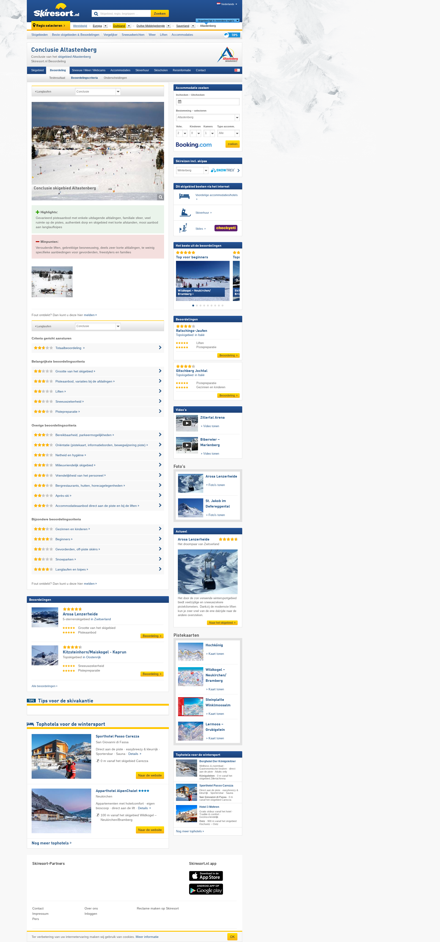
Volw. (179, 126)
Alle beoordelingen (43, 686)
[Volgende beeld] (236, 279)
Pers (35, 919)
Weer (152, 34)
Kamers (208, 126)
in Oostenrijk (92, 657)
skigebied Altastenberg (74, 56)
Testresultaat (57, 77)
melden (89, 315)
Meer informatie (147, 937)
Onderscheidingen (115, 77)
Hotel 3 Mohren (209, 806)
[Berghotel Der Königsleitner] (186, 768)
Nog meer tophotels (50, 843)
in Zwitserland (101, 619)
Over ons (91, 908)
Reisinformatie (182, 70)
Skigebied (37, 70)
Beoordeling (58, 70)
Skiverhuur (142, 70)
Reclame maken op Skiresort (158, 908)
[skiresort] (57, 11)
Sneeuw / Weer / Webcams (88, 70)
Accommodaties (182, 34)
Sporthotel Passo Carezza (216, 785)
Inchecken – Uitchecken (190, 94)
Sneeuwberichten (133, 34)
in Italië (199, 335)
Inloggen (91, 913)
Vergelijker (110, 34)
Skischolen (161, 70)
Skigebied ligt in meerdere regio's (216, 20)
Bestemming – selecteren (191, 110)
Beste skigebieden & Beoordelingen (75, 34)
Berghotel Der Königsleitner (217, 761)
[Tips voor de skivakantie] (231, 35)
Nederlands (227, 4)
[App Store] (206, 881)
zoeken (232, 144)
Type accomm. (226, 126)
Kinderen (195, 126)
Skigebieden (39, 34)
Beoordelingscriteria (84, 77)
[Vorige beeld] (179, 279)
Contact (201, 70)
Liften (163, 34)
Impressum (40, 913)
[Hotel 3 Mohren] (186, 813)
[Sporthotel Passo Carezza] (186, 792)
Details (133, 754)
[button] (194, 145)
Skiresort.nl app (202, 864)
